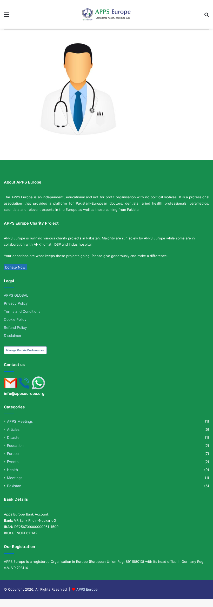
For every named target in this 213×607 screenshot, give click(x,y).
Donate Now (15, 267)
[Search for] (206, 16)
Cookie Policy (15, 319)
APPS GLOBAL (16, 295)
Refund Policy (15, 327)
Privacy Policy (16, 303)
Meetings (14, 478)
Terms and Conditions (22, 311)
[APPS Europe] (106, 14)
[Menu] (6, 16)
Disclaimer (12, 336)
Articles (13, 429)
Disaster (14, 437)
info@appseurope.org (24, 393)
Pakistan (14, 486)
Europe (13, 454)
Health (12, 470)
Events (12, 462)
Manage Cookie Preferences (25, 350)
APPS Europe (87, 589)
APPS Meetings (20, 421)
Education (15, 445)
